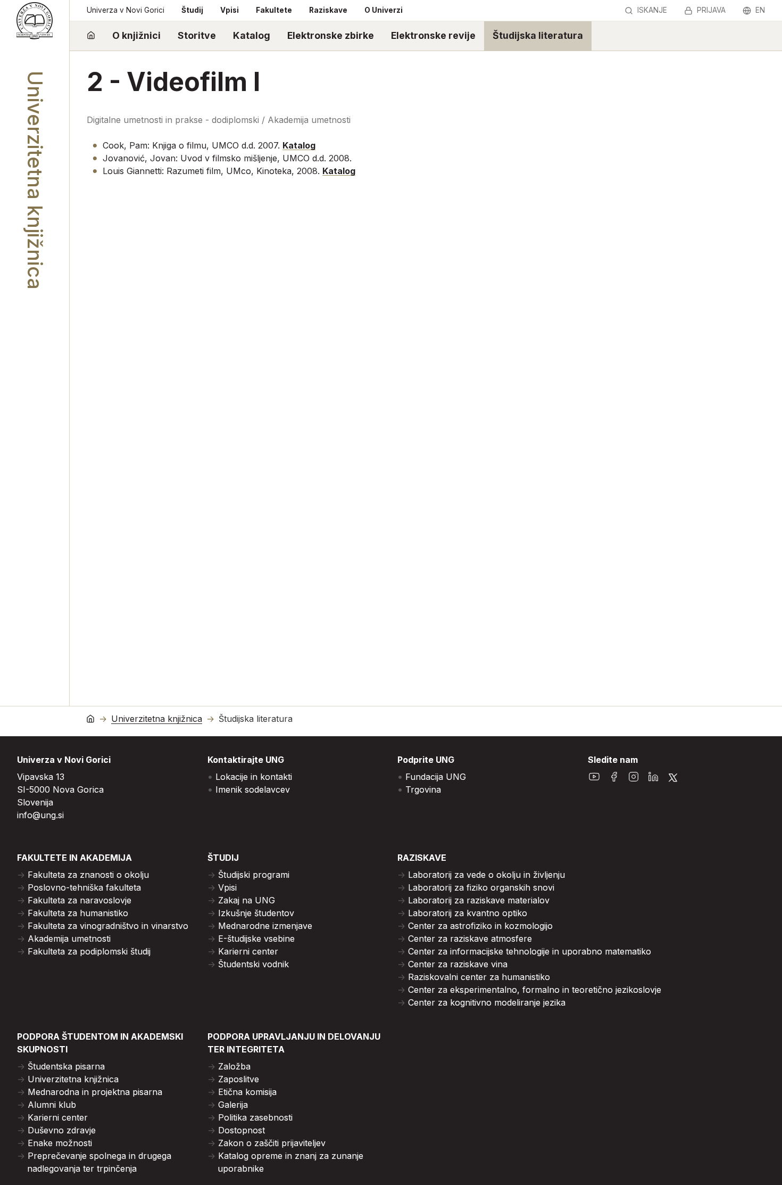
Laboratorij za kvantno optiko (467, 913)
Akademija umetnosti (69, 938)
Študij (192, 10)
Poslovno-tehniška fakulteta (84, 887)
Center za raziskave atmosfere (470, 938)
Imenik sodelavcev (252, 789)
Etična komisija (247, 1092)
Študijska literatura (538, 35)
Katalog (251, 35)
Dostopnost (241, 1130)
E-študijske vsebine (256, 938)
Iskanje (652, 10)
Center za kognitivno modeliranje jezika (486, 1002)
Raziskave (328, 10)
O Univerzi (383, 10)
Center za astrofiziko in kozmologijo (480, 925)
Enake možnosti (60, 1143)
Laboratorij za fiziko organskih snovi (481, 887)
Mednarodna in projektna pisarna (95, 1092)
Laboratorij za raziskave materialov (479, 900)
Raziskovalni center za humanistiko (479, 977)
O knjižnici (136, 35)
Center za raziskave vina (458, 964)
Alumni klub (52, 1104)
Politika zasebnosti (255, 1117)
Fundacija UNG (435, 776)
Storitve (197, 35)
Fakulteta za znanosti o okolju (88, 874)
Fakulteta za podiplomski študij (89, 951)
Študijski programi (253, 874)
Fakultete (274, 10)
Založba (234, 1066)
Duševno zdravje (62, 1130)
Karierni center (248, 951)
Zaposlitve (238, 1079)
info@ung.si (40, 815)
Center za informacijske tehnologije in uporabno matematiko (529, 951)
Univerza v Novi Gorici (125, 10)
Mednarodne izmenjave (265, 925)
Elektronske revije (433, 35)
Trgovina (423, 789)
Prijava (711, 10)
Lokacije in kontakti (253, 776)
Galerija (233, 1104)
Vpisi (229, 10)
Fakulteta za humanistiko (78, 913)
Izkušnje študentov (256, 913)
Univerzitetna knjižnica (156, 719)
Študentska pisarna (66, 1066)
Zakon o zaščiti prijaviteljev (272, 1143)
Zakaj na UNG (246, 900)
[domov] (91, 36)
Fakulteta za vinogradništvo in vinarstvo (108, 925)
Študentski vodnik (253, 964)
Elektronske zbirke (330, 35)
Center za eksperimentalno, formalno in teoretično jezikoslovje (534, 989)
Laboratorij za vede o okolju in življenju (486, 874)
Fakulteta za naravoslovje (79, 900)
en (760, 10)
